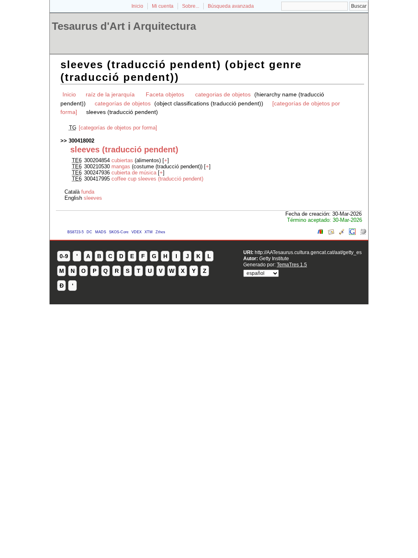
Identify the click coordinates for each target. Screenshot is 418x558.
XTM (149, 232)
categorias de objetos (223, 94)
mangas (120, 166)
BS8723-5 (75, 232)
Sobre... (190, 6)
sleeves (93, 198)
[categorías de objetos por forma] (118, 128)
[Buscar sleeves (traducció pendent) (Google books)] (320, 233)
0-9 (64, 256)
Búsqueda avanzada (231, 6)
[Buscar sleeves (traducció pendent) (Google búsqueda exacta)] (352, 233)
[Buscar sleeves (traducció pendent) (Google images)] (331, 233)
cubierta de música (133, 173)
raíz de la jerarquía (110, 94)
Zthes (160, 232)
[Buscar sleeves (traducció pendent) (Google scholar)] (341, 233)
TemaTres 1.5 (292, 264)
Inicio (137, 6)
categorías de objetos (123, 103)
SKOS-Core (119, 232)
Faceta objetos (165, 94)
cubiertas (122, 160)
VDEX (136, 232)
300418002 (81, 141)
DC (89, 232)
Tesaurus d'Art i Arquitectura (124, 26)
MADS (100, 232)
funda (87, 192)
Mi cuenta (162, 6)
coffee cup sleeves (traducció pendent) (157, 179)
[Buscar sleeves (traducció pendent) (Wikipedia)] (363, 233)
